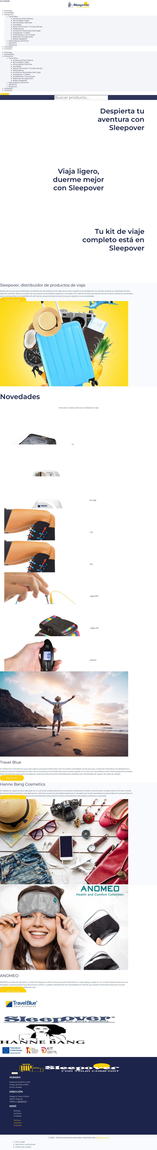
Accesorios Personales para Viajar (27, 31)
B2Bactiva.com (102, 1138)
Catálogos (8, 47)
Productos (8, 15)
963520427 (22, 1102)
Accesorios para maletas (23, 19)
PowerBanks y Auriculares (24, 35)
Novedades (9, 13)
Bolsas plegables (20, 39)
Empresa (8, 11)
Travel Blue (13, 17)
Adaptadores (18, 29)
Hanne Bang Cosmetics (19, 41)
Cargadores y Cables (21, 33)
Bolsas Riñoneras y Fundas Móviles (27, 27)
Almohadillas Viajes (21, 21)
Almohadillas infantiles (22, 23)
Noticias (17, 1111)
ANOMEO (13, 43)
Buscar (51, 98)
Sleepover (13, 45)
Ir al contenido (5, 1)
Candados (17, 25)
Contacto (8, 49)
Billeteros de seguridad (23, 37)
